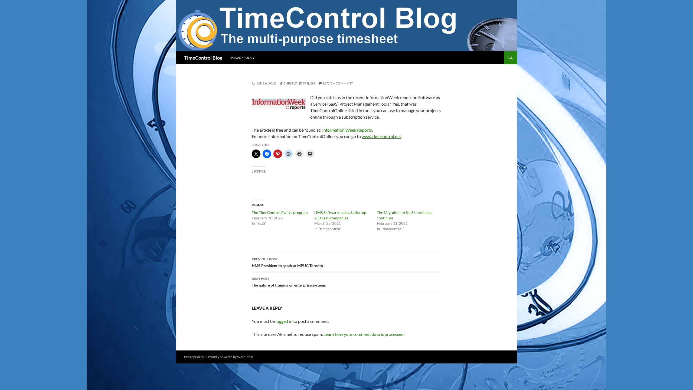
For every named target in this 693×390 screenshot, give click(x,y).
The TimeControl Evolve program (280, 212)
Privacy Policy (242, 57)
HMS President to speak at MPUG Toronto (287, 262)
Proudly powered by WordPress (230, 357)
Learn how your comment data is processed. (363, 334)
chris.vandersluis (299, 83)
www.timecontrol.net (381, 136)
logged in (284, 321)
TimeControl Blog (203, 58)
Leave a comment (338, 83)
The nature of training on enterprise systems (289, 282)
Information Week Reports (347, 129)
